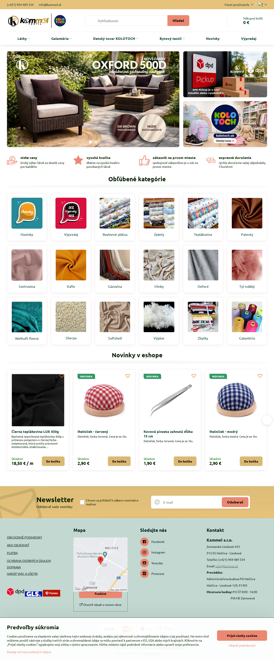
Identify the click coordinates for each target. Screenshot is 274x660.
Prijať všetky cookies (242, 635)
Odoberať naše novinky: (54, 506)
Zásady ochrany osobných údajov (29, 652)
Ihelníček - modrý (82, 431)
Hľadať (178, 20)
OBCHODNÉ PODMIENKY (24, 537)
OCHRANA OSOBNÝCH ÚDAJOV (29, 561)
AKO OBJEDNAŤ (18, 545)
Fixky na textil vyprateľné (221, 431)
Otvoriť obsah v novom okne (102, 605)
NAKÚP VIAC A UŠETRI (22, 574)
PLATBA (12, 553)
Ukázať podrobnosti (242, 645)
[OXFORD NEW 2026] (93, 100)
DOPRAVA (14, 567)
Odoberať (235, 502)
